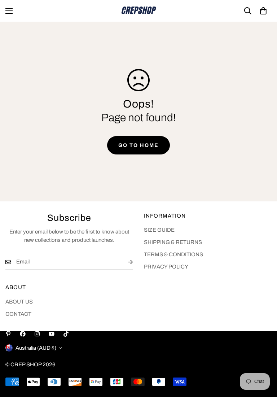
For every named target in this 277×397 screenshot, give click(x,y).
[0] (263, 11)
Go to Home (138, 145)
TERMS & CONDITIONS (173, 254)
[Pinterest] (8, 334)
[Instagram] (37, 334)
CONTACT (18, 314)
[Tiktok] (66, 334)
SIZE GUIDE (159, 230)
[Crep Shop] (138, 11)
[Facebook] (23, 334)
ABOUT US (19, 302)
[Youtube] (51, 334)
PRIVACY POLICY (166, 267)
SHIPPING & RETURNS (173, 242)
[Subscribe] (124, 262)
